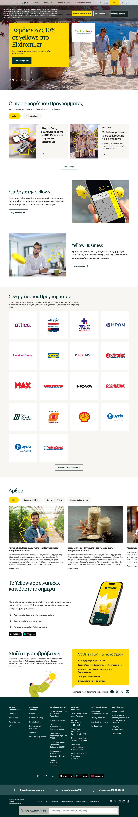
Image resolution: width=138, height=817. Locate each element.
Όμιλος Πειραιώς (118, 711)
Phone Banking (14, 722)
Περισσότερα (20, 60)
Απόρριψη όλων (100, 13)
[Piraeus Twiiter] (115, 801)
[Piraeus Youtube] (123, 801)
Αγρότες (32, 732)
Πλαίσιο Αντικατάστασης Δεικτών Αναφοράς (57, 726)
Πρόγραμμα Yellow (54, 500)
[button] (10, 80)
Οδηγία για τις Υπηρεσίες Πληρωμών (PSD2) (58, 735)
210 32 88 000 (117, 790)
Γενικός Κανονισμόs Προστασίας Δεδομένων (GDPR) (57, 744)
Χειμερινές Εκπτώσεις (79, 500)
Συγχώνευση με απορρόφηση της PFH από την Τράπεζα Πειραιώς (120, 719)
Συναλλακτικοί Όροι (57, 720)
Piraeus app (13, 717)
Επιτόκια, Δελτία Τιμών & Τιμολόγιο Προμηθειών (58, 713)
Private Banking (35, 722)
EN (10, 3)
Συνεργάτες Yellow (31, 500)
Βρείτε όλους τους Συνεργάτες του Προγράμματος (100, 665)
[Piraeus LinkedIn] (128, 801)
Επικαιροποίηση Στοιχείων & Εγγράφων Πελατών (57, 753)
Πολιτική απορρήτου (67, 801)
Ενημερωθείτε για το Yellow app (92, 681)
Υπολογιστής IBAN (98, 717)
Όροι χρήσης (54, 801)
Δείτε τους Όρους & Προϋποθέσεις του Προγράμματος (95, 670)
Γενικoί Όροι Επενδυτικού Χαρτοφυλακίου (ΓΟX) (79, 731)
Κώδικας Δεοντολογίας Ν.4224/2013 (76, 722)
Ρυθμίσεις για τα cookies (117, 13)
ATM (10, 726)
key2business (96, 726)
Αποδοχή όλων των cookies (82, 13)
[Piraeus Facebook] (111, 801)
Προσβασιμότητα (94, 801)
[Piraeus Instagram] (119, 801)
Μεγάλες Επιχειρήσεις (37, 736)
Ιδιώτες (32, 713)
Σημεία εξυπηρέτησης (99, 722)
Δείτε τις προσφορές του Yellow (91, 660)
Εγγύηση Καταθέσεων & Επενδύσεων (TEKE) (79, 739)
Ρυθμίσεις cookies (81, 801)
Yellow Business (32, 116)
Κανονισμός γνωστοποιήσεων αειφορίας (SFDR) (77, 747)
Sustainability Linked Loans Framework (79, 714)
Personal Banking (36, 717)
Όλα (13, 500)
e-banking (12, 713)
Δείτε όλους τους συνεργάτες (69, 467)
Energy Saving (18, 3)
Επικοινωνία (116, 733)
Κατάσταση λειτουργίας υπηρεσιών (54, 762)
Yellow (14, 116)
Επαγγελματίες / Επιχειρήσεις (35, 727)
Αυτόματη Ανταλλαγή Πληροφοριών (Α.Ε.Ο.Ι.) (79, 755)
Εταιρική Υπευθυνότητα (117, 728)
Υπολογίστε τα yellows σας (89, 676)
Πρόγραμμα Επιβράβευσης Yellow (99, 712)
